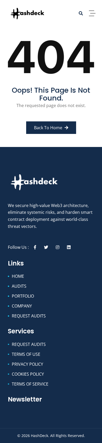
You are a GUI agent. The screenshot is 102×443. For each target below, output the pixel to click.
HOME (18, 276)
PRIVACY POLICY (27, 364)
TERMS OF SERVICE (30, 384)
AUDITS (19, 286)
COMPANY (22, 306)
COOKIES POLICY (28, 374)
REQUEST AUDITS (29, 316)
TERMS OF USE (26, 354)
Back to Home (48, 128)
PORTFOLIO (23, 296)
